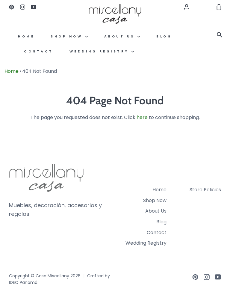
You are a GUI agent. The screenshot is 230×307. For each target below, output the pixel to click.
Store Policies (205, 189)
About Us (120, 36)
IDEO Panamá (23, 282)
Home (26, 36)
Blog (164, 36)
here (142, 117)
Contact (38, 51)
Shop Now (68, 36)
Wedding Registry (100, 51)
